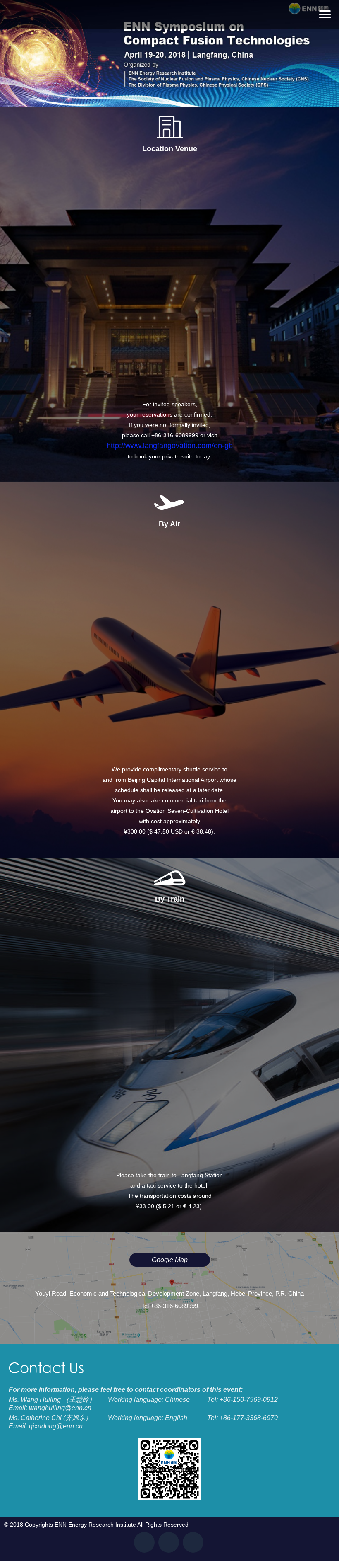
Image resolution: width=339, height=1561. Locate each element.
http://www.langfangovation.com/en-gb (170, 445)
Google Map (170, 1259)
